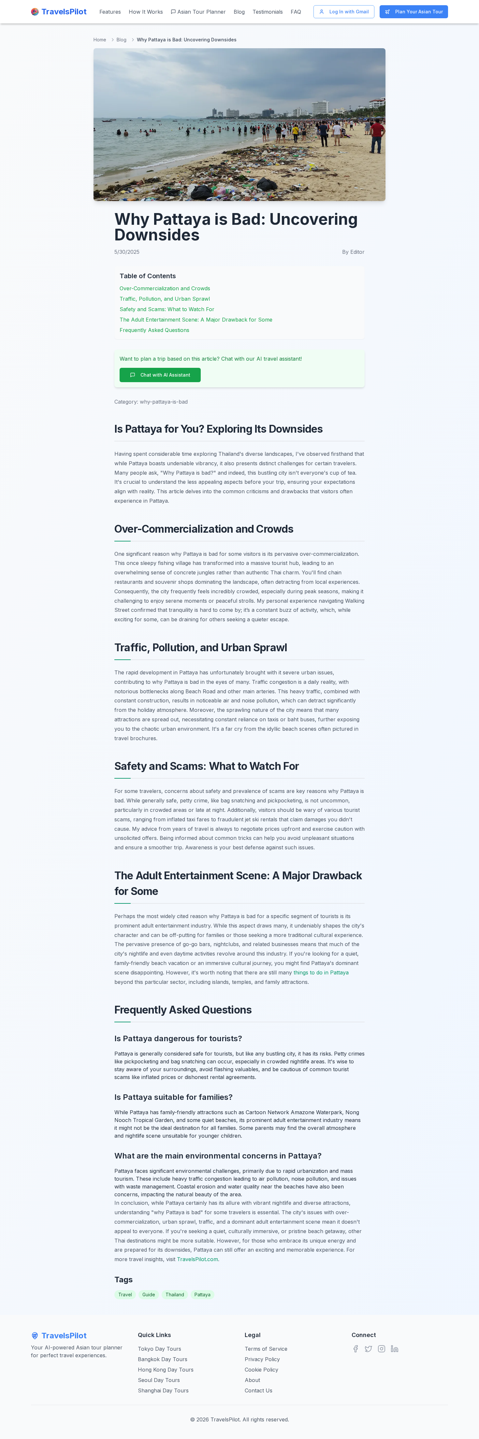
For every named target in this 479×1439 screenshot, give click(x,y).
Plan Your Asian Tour (419, 11)
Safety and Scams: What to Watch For (167, 309)
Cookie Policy (261, 1369)
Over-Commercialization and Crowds (165, 288)
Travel (125, 1294)
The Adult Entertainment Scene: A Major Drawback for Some (196, 319)
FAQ (296, 11)
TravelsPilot (64, 1335)
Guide (148, 1294)
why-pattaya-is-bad (164, 401)
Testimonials (268, 11)
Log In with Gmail (349, 11)
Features (110, 11)
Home (100, 39)
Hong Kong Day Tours (166, 1369)
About (252, 1380)
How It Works (146, 11)
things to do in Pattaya (321, 972)
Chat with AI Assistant (165, 375)
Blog (239, 11)
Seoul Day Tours (159, 1380)
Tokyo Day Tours (159, 1348)
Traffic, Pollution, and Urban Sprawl (165, 298)
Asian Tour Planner (201, 11)
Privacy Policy (262, 1359)
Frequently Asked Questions (154, 330)
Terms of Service (266, 1348)
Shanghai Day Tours (163, 1390)
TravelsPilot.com (197, 1259)
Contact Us (258, 1390)
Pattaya (202, 1294)
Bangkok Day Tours (162, 1359)
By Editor (353, 252)
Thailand (175, 1294)
